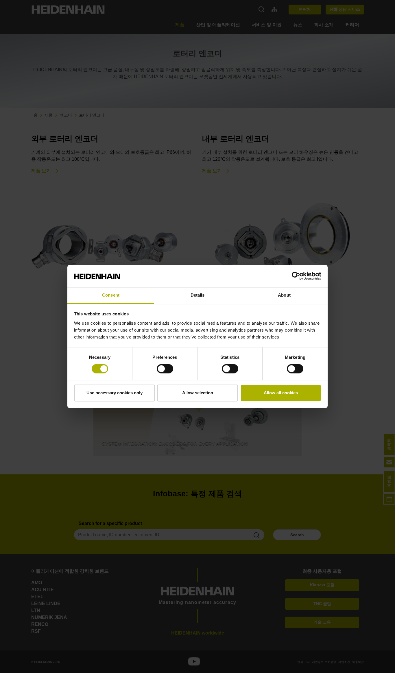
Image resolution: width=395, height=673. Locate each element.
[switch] (165, 369)
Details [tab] (198, 295)
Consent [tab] (110, 295)
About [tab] (284, 295)
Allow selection (197, 392)
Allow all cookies (281, 392)
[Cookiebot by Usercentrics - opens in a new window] (296, 276)
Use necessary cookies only (114, 392)
